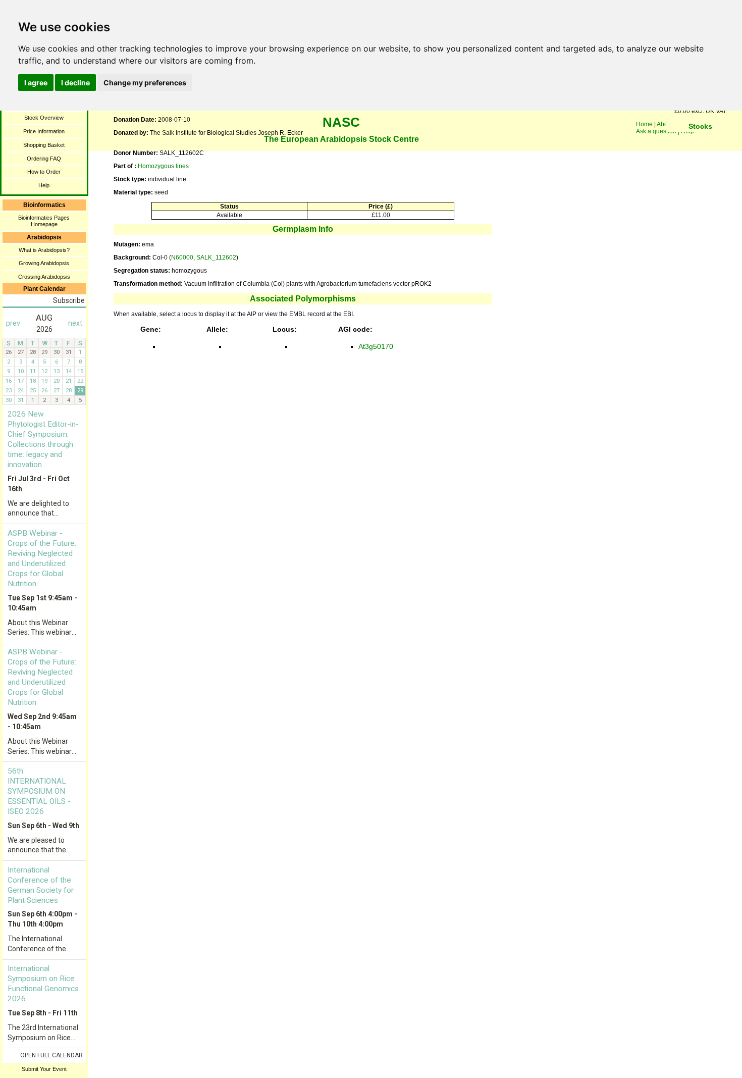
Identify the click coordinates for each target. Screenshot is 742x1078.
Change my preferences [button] (144, 82)
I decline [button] (75, 82)
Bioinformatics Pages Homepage (44, 221)
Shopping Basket (44, 145)
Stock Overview (44, 118)
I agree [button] (35, 82)
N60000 (182, 257)
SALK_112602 (216, 257)
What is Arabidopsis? (44, 250)
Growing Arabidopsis (44, 263)
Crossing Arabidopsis (44, 277)
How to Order (44, 172)
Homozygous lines (163, 166)
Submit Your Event (44, 1069)
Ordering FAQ (44, 159)
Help (43, 185)
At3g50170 (375, 346)
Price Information (44, 131)
